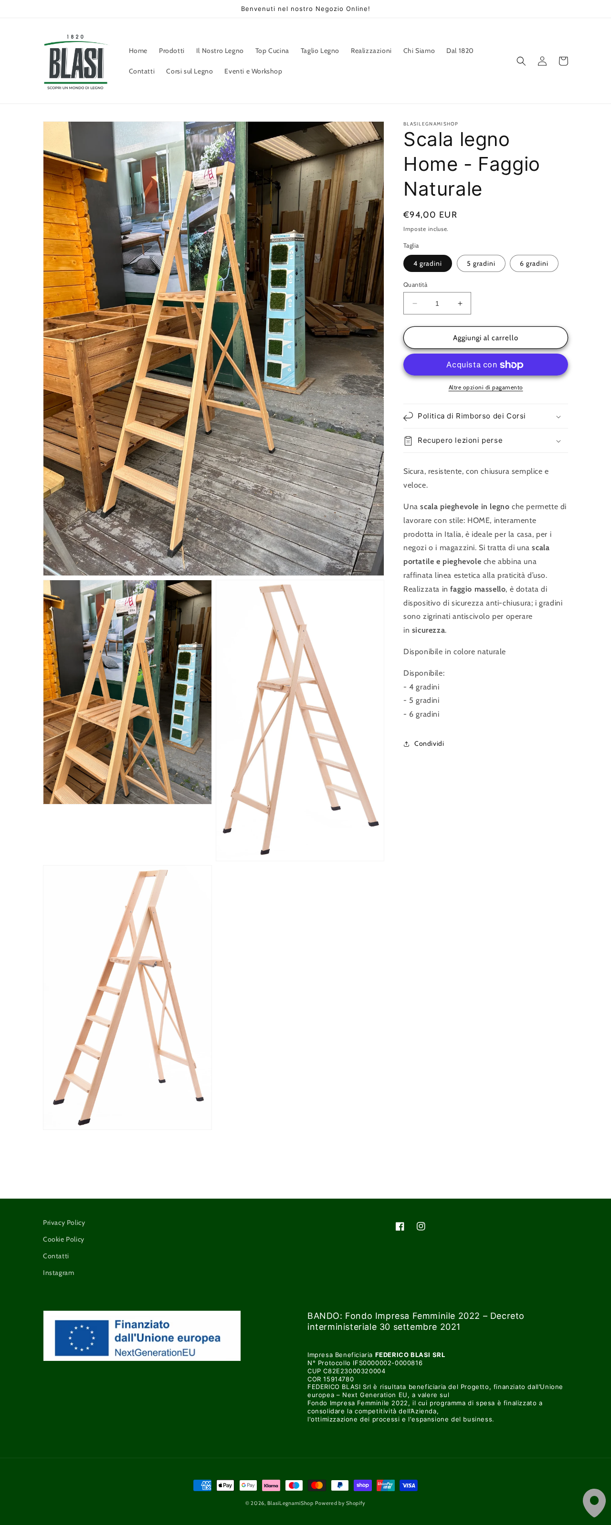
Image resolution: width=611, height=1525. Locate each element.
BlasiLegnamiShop (290, 1503)
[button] (521, 61)
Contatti (56, 1256)
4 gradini (427, 263)
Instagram (58, 1272)
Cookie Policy (63, 1239)
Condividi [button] (429, 744)
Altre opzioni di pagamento (486, 387)
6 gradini (534, 263)
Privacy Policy (64, 1222)
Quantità (415, 284)
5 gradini (481, 263)
